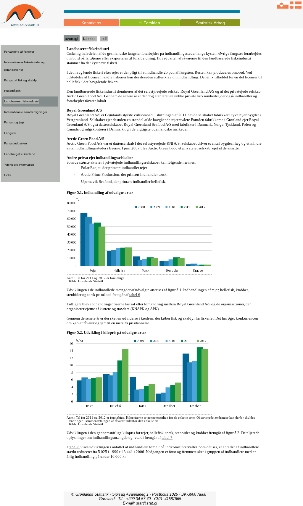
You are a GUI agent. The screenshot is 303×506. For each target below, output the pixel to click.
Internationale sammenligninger (25, 112)
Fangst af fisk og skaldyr (20, 80)
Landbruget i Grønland (19, 154)
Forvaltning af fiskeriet (19, 51)
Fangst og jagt (14, 122)
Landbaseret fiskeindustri (21, 101)
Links (7, 175)
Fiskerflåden (12, 90)
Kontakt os (91, 22)
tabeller (89, 38)
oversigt (71, 38)
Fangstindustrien (15, 143)
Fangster (10, 133)
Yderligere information (19, 164)
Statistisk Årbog (210, 22)
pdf (104, 38)
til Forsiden (149, 22)
